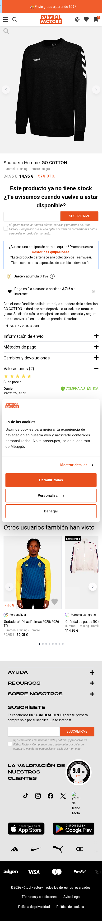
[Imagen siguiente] (96, 89)
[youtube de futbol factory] (76, 804)
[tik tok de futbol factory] (25, 795)
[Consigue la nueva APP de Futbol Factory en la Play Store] (73, 828)
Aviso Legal (71, 897)
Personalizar (48, 495)
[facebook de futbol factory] (50, 796)
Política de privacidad (34, 907)
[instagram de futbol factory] (38, 796)
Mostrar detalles (74, 465)
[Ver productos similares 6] (56, 644)
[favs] (86, 19)
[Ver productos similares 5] (53, 644)
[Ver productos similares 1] (39, 644)
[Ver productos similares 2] (43, 644)
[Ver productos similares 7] (59, 644)
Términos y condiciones (39, 897)
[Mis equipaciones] (77, 19)
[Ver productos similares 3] (46, 644)
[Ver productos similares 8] (63, 644)
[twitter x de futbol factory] (63, 796)
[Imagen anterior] (6, 89)
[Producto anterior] (9, 586)
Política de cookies (70, 907)
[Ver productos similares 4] (49, 644)
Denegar (51, 511)
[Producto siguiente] (92, 586)
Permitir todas (51, 480)
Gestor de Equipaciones (51, 252)
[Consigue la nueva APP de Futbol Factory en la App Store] (26, 828)
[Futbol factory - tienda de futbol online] (51, 19)
